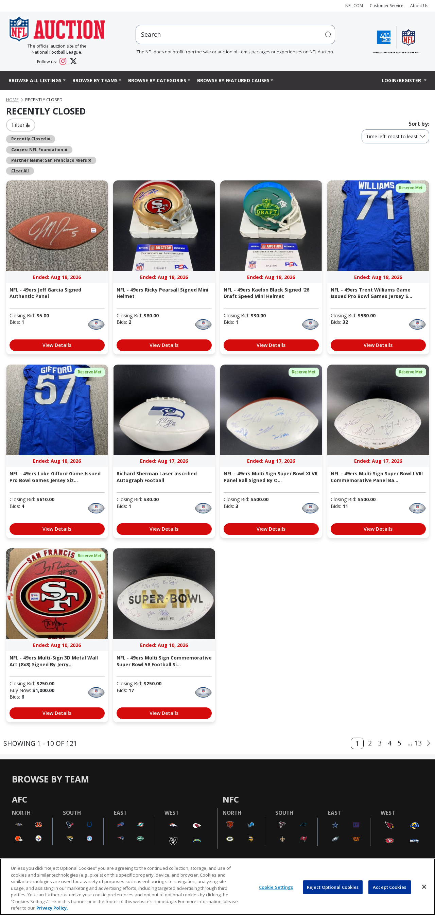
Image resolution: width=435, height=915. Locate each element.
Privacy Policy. (52, 908)
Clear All (20, 170)
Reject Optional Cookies (333, 887)
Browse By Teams (95, 80)
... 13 (414, 742)
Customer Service (386, 5)
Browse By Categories (157, 80)
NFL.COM (354, 5)
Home (12, 100)
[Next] (428, 743)
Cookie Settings (276, 887)
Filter (19, 124)
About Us (419, 5)
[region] (217, 886)
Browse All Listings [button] (35, 80)
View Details (56, 345)
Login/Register (402, 80)
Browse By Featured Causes (233, 80)
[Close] (424, 886)
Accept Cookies (389, 887)
